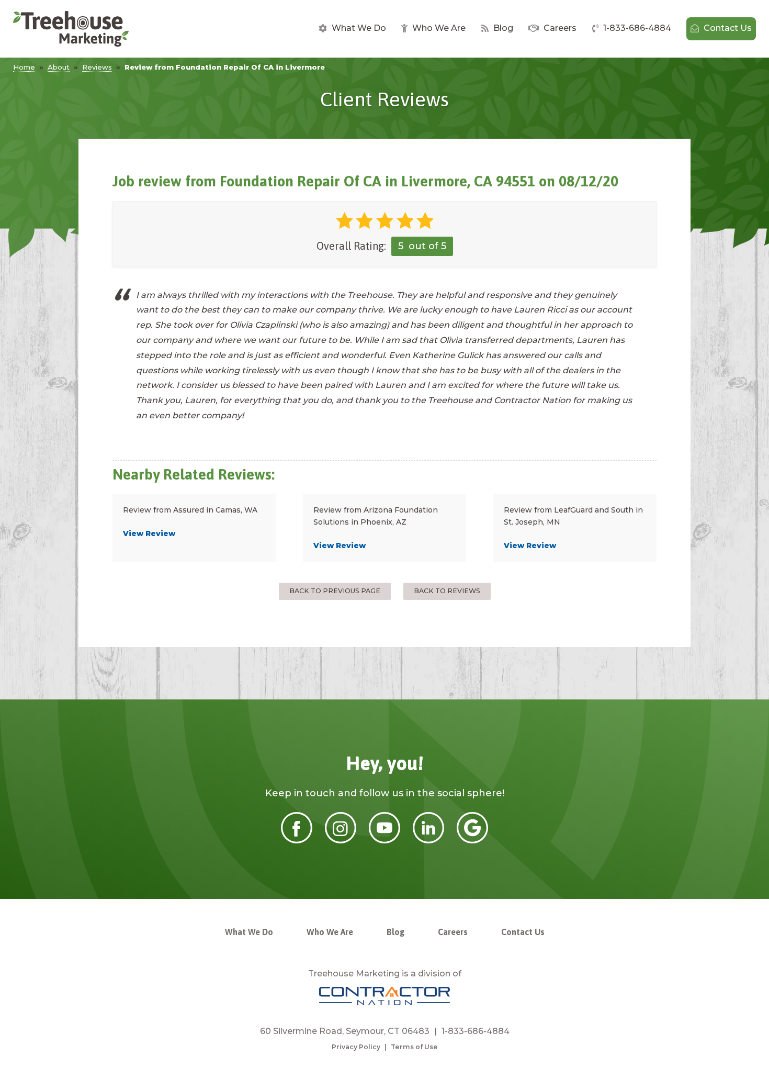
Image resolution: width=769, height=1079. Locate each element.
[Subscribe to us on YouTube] (384, 841)
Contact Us (727, 28)
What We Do (358, 28)
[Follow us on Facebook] (296, 841)
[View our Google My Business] (472, 841)
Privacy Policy (356, 1047)
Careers (558, 28)
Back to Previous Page (334, 591)
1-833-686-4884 (636, 28)
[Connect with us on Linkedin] (428, 841)
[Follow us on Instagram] (340, 841)
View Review (149, 533)
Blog (502, 28)
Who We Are (438, 28)
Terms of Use (414, 1047)
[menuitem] (352, 28)
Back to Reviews (447, 591)
